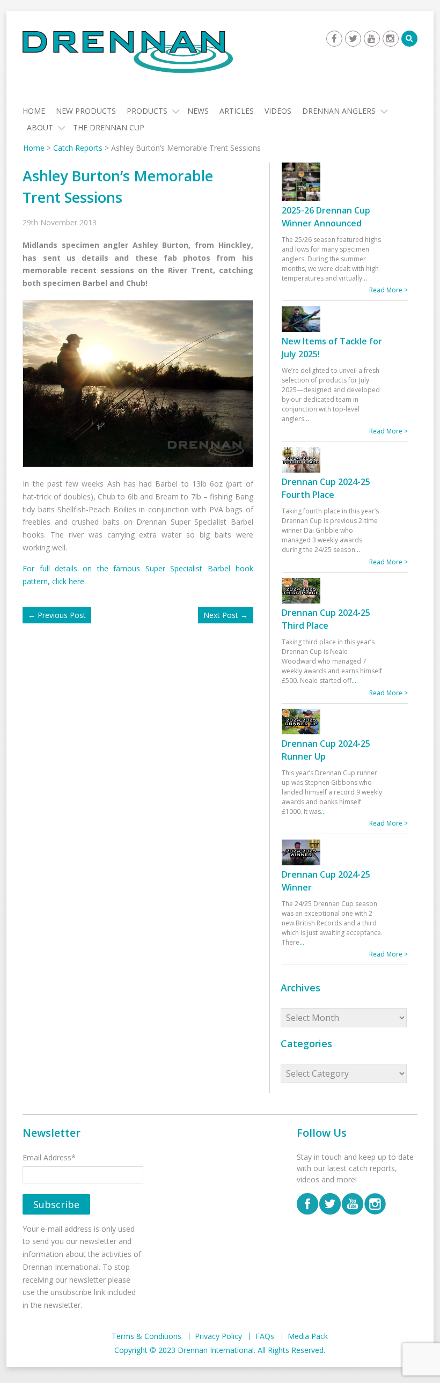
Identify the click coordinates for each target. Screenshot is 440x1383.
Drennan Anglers (339, 111)
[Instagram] (391, 39)
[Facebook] (334, 39)
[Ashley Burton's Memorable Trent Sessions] (141, 383)
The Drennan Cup (108, 127)
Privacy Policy (218, 1336)
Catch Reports (77, 148)
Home (34, 111)
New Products (86, 111)
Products (147, 111)
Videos (278, 111)
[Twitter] (353, 39)
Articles (236, 111)
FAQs (264, 1336)
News (198, 111)
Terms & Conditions (146, 1336)
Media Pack (308, 1336)
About (40, 127)
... (364, 278)
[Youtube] (372, 39)
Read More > (388, 290)
